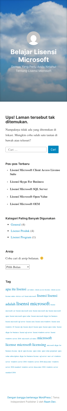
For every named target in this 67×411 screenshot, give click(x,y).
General (16, 224)
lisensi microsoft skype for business (44, 316)
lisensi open (38, 327)
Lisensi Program (21, 237)
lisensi (42, 295)
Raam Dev (50, 401)
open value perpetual (49, 351)
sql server (43, 356)
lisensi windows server (41, 332)
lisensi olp (19, 327)
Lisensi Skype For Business (27, 181)
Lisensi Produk (20, 231)
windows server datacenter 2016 (34, 367)
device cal (20, 296)
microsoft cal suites (29, 338)
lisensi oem (30, 321)
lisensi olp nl (28, 327)
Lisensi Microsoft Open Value (29, 196)
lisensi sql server (26, 332)
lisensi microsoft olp (40, 311)
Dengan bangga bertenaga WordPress (29, 397)
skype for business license (29, 356)
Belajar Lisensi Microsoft (33, 56)
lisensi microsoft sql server (15, 321)
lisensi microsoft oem (24, 311)
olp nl (20, 351)
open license (27, 351)
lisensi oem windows (43, 321)
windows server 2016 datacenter (39, 361)
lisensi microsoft (33, 303)
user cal (50, 356)
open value (37, 351)
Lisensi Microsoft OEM (25, 204)
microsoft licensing (31, 344)
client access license (42, 289)
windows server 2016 (19, 361)
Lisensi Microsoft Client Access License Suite (35, 172)
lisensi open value (49, 327)
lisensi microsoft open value (20, 316)
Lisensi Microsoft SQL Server (29, 189)
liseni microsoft (30, 296)
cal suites (30, 289)
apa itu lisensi (15, 288)
